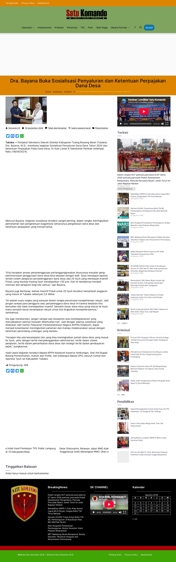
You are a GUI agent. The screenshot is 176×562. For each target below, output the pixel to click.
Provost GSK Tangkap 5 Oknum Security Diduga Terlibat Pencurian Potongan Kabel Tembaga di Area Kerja (150, 339)
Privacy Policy (27, 3)
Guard (149, 27)
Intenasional (44, 27)
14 (157, 505)
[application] (143, 112)
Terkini (122, 132)
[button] (33, 27)
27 (151, 511)
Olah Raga (102, 27)
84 (123, 395)
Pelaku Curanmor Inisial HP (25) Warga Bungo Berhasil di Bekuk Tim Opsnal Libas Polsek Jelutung (149, 368)
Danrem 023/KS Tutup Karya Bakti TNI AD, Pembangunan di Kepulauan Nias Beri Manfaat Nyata (149, 210)
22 (162, 508)
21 (157, 508)
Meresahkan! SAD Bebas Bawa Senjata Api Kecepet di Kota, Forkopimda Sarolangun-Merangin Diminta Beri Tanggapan (148, 282)
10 (135, 505)
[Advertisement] (88, 55)
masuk (23, 473)
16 (168, 505)
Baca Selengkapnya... (126, 189)
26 (146, 511)
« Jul (135, 519)
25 (140, 511)
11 (141, 505)
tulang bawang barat (81, 128)
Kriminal (59, 27)
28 (157, 511)
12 (146, 505)
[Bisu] (162, 123)
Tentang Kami (12, 3)
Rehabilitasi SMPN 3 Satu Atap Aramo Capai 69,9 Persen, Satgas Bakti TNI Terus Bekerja (65, 511)
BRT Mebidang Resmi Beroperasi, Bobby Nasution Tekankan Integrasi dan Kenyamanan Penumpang (66, 536)
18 (141, 508)
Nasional (27, 27)
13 (151, 505)
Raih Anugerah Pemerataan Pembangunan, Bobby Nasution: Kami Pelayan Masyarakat (65, 528)
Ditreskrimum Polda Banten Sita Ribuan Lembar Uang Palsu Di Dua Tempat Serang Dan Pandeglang (149, 354)
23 (168, 508)
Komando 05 (14, 128)
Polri (90, 27)
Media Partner (119, 27)
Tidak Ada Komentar (57, 128)
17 (135, 508)
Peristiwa (72, 27)
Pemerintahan (101, 128)
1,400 (124, 323)
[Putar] (120, 123)
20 (151, 508)
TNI (83, 27)
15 (162, 505)
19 (146, 508)
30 (168, 511)
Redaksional (43, 3)
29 (162, 511)
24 (135, 511)
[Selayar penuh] (167, 123)
